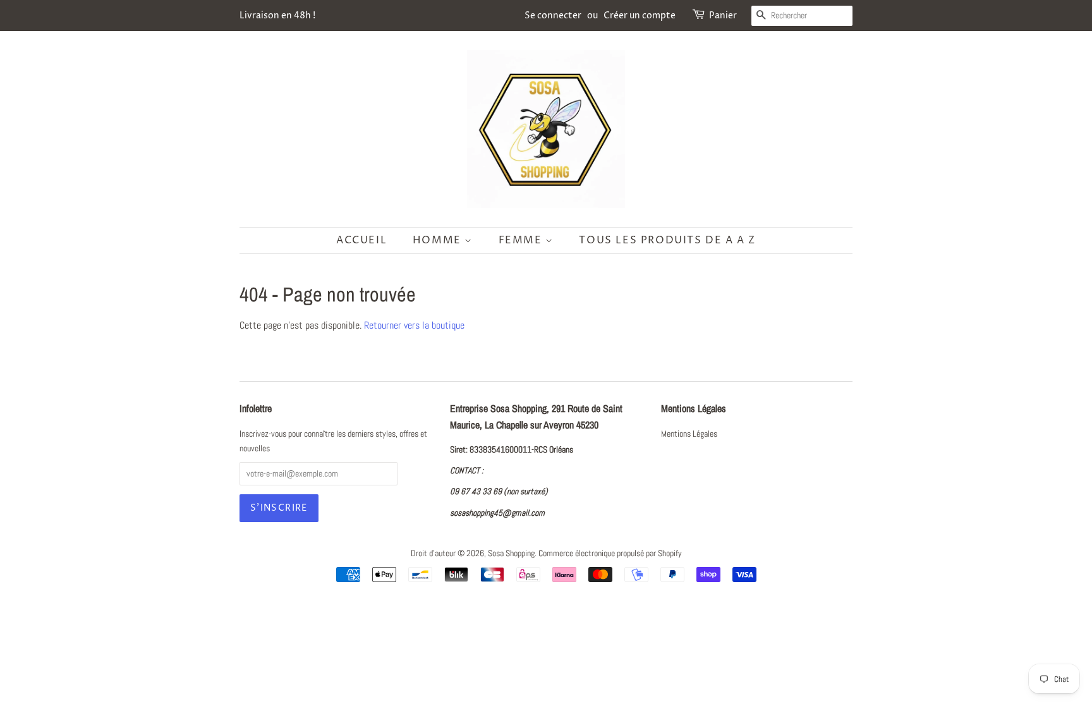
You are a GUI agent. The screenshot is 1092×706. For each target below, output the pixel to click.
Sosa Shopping (511, 553)
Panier (723, 15)
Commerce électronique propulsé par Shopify (610, 553)
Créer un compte (640, 15)
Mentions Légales (689, 434)
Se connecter (553, 15)
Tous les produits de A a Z (667, 240)
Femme (522, 240)
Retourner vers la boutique (414, 325)
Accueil (361, 240)
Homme (439, 240)
